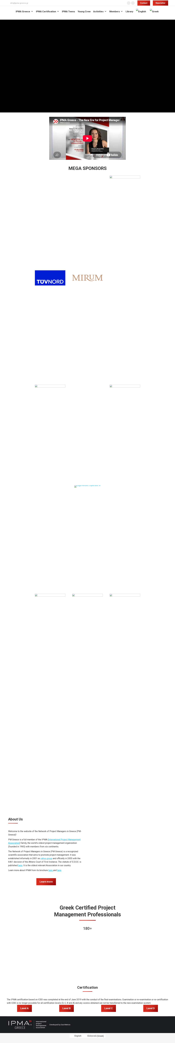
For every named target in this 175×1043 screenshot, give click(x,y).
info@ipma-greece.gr (19, 3)
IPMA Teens (68, 11)
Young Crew (84, 11)
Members (114, 11)
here (20, 865)
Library (129, 11)
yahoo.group (46, 858)
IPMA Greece (23, 11)
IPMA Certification (46, 11)
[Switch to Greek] (154, 11)
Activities (98, 11)
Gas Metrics (65, 1025)
